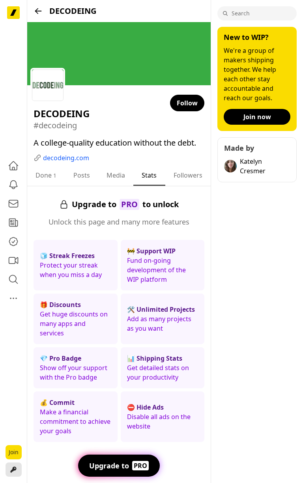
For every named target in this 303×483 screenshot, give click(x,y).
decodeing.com (66, 158)
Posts (81, 175)
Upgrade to (118, 465)
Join (14, 452)
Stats (149, 175)
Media (116, 175)
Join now (257, 116)
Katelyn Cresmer (253, 166)
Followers (188, 175)
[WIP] (13, 12)
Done (46, 175)
